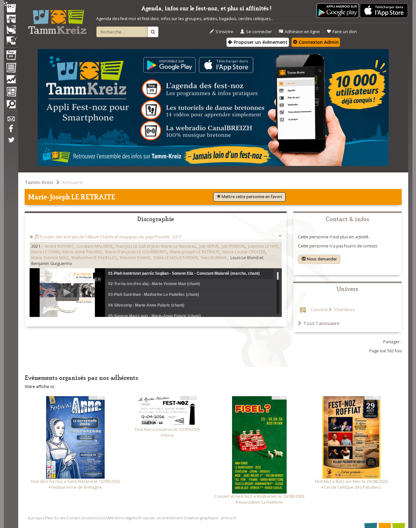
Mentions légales (122, 517)
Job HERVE (209, 246)
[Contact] (11, 121)
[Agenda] (11, 56)
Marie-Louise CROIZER (244, 252)
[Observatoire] (11, 81)
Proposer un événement (161, 517)
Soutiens (90, 517)
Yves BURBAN (214, 257)
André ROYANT (59, 246)
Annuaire (72, 182)
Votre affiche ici (39, 386)
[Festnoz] (11, 8)
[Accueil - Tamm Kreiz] (57, 19)
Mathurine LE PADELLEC (94, 257)
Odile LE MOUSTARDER (175, 257)
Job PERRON (233, 246)
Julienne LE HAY (263, 246)
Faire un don (344, 31)
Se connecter (259, 31)
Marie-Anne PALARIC (82, 252)
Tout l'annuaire (321, 323)
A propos (36, 517)
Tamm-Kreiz (39, 182)
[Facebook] (11, 131)
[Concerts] (11, 19)
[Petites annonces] (11, 106)
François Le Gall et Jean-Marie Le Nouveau (156, 246)
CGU (103, 517)
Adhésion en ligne (302, 31)
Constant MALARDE (94, 246)
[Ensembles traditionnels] (11, 37)
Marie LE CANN (45, 252)
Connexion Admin (318, 42)
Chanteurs (344, 309)
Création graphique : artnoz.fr (210, 517)
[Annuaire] (11, 69)
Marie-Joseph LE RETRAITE (195, 252)
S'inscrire (224, 31)
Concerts (319, 309)
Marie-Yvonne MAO (50, 257)
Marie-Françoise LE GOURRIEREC (136, 252)
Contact (74, 517)
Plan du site (56, 517)
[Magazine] (11, 92)
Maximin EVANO (135, 257)
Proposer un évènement (260, 42)
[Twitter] (11, 143)
